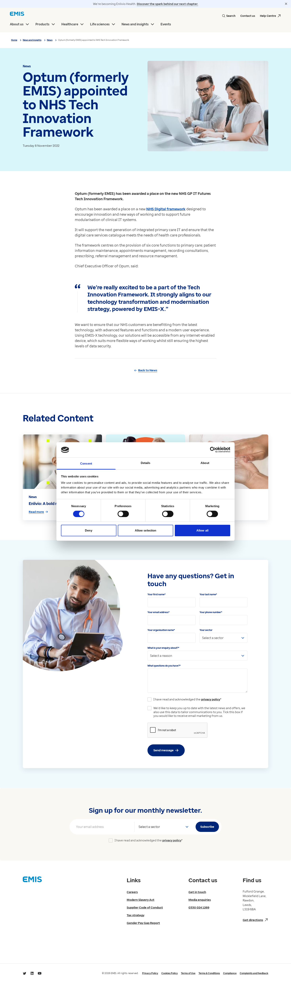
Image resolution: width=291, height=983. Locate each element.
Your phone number (211, 612)
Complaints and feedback (254, 973)
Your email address (158, 612)
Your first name (156, 594)
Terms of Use (188, 973)
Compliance (230, 973)
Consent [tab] (86, 463)
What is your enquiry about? (163, 648)
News (49, 39)
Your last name (208, 594)
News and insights (32, 39)
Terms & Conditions (209, 973)
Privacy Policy (150, 973)
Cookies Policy (169, 973)
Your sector (206, 630)
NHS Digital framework (165, 209)
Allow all (202, 530)
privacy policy (210, 699)
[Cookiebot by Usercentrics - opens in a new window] (213, 450)
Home (14, 39)
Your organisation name (161, 630)
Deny (88, 530)
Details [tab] (145, 463)
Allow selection (145, 530)
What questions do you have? (164, 665)
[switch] (123, 514)
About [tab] (205, 463)
